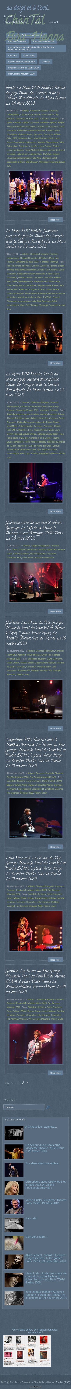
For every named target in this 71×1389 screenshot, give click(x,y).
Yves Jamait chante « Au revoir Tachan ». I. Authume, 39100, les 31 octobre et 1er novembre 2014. (46, 1294)
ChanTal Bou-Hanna (34, 29)
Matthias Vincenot (39, 670)
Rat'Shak (47, 154)
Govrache (48, 134)
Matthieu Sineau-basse (48, 142)
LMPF (14, 138)
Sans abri (31, 1218)
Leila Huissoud (24, 789)
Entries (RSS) (63, 1382)
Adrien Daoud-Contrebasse (24, 549)
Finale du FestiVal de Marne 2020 (31, 655)
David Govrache (37, 553)
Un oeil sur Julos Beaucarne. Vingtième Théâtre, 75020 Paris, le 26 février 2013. (45, 1148)
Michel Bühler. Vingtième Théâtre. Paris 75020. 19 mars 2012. (46, 1201)
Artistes (25, 111)
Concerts (44, 118)
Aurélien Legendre (48, 122)
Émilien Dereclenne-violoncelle (31, 130)
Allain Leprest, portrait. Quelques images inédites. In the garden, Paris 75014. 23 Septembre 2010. (46, 1258)
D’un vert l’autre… (36, 1236)
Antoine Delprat (45, 549)
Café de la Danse (21, 553)
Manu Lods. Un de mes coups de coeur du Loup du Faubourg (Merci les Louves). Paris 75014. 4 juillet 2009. (45, 1278)
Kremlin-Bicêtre (44, 667)
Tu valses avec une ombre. (42, 1163)
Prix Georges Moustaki (39, 1019)
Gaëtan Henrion (25, 134)
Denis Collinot (13, 663)
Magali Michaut (41, 138)
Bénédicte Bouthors (37, 659)
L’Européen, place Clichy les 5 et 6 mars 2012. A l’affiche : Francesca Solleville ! (45, 1184)
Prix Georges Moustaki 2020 (43, 777)
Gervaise (38, 134)
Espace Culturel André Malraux (41, 663)
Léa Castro (27, 557)
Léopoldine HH (23, 670)
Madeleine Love (25, 138)
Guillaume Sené (14, 557)
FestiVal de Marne (44, 785)
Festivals (54, 118)
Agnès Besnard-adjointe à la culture (23, 122)
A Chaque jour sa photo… (41, 1126)
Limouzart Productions (44, 557)
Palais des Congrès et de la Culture (35, 146)
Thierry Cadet (22, 674)
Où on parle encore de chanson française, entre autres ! (35, 1331)
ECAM (23, 663)
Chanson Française (39, 111)
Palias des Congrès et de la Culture (35, 438)
